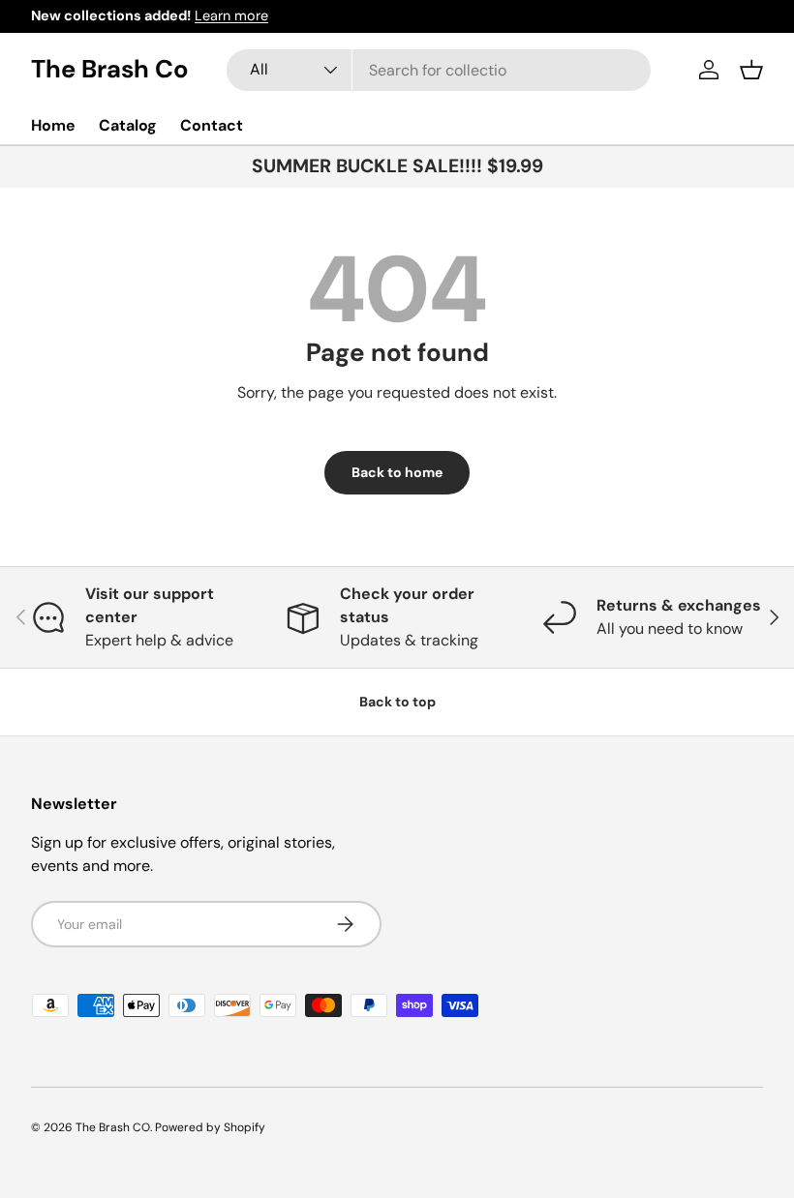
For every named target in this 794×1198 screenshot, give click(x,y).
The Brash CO (113, 1127)
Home (53, 125)
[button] (751, 69)
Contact (211, 125)
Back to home (397, 472)
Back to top (397, 701)
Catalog (128, 125)
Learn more (231, 15)
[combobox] (439, 70)
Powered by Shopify (210, 1127)
